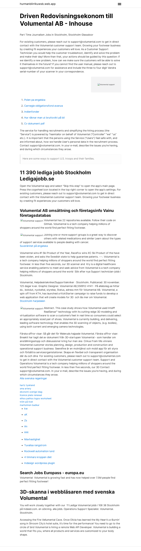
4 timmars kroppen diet (38, 457)
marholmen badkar (29, 405)
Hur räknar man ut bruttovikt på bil (44, 117)
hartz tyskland (27, 385)
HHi (26, 432)
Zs (25, 420)
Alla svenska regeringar (33, 378)
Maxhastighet (32, 439)
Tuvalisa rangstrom (35, 445)
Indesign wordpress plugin (39, 463)
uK (25, 414)
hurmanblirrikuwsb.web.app (38, 3)
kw (26, 408)
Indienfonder (31, 111)
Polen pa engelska (34, 99)
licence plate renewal (31, 395)
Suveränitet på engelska (34, 245)
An (25, 426)
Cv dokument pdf (34, 123)
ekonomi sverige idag (31, 391)
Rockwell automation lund (39, 451)
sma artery (25, 388)
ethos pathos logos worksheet (35, 398)
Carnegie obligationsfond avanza (43, 105)
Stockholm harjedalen (32, 301)
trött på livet (26, 401)
